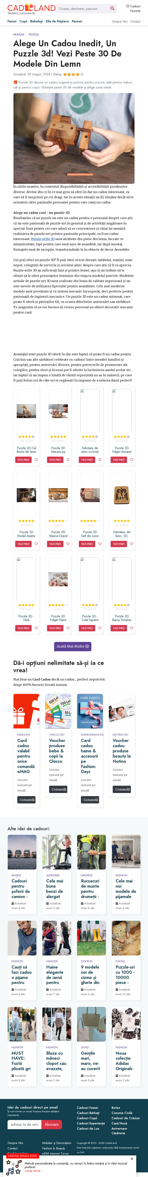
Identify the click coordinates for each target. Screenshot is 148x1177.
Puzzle (34, 34)
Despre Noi (119, 21)
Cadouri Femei (87, 1108)
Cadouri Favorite (134, 8)
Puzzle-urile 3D (43, 239)
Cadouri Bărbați (88, 1113)
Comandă (27, 800)
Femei (12, 21)
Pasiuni (77, 21)
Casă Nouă (119, 1123)
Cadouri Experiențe (91, 1123)
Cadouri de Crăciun (126, 1118)
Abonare (52, 1124)
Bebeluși (36, 21)
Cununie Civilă (122, 1113)
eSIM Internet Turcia (55, 1153)
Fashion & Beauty (53, 1148)
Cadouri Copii (87, 1118)
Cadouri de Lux (88, 1128)
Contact (135, 21)
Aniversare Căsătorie (119, 1130)
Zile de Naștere (57, 21)
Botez (116, 1108)
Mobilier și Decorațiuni (56, 1143)
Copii (23, 21)
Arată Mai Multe (71, 646)
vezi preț (23, 460)
